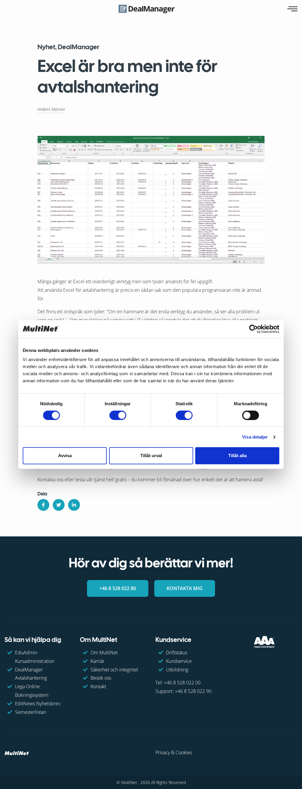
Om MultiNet (104, 652)
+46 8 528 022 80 (117, 588)
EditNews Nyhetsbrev (37, 703)
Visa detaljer (255, 436)
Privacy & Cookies (173, 752)
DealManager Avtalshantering (31, 673)
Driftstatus (176, 652)
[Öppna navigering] (293, 8)
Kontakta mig (185, 588)
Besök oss (101, 678)
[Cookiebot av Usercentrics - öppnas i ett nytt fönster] (253, 329)
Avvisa (65, 455)
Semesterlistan (30, 712)
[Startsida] (16, 752)
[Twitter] (59, 505)
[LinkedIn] (74, 505)
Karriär (97, 661)
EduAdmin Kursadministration (34, 656)
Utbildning (177, 669)
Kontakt (98, 686)
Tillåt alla (237, 455)
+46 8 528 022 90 (193, 691)
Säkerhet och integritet (114, 669)
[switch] (117, 415)
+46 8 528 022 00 (182, 682)
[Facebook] (43, 505)
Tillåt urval (151, 455)
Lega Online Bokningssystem (31, 690)
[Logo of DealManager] (147, 9)
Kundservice (179, 661)
